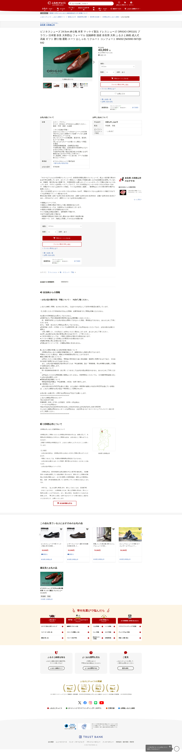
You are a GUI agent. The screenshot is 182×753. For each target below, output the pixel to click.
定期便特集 (108, 638)
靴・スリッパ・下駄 (67, 272)
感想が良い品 (45, 638)
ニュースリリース (61, 742)
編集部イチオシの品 (72, 626)
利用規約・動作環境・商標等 (125, 742)
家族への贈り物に (124, 638)
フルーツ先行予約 (72, 638)
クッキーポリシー (108, 742)
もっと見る (137, 199)
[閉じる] (170, 747)
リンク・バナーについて (76, 742)
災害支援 (111, 708)
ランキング (71, 8)
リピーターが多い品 (46, 632)
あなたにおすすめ (83, 8)
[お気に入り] (176, 748)
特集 (94, 8)
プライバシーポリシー (93, 742)
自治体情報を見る (66, 503)
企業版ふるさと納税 (128, 708)
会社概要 (51, 742)
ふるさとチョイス (56, 708)
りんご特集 (96, 632)
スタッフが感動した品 (73, 632)
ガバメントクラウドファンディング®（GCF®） (85, 708)
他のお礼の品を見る (61, 163)
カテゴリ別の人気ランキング (49, 626)
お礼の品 (47, 9)
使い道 (102, 9)
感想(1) (45, 554)
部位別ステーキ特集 (96, 637)
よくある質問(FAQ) (91, 668)
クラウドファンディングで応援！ (128, 626)
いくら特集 (108, 626)
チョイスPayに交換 (124, 632)
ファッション (53, 272)
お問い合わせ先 (107, 101)
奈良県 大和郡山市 (47, 599)
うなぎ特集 (96, 626)
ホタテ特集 (108, 632)
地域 (61, 9)
